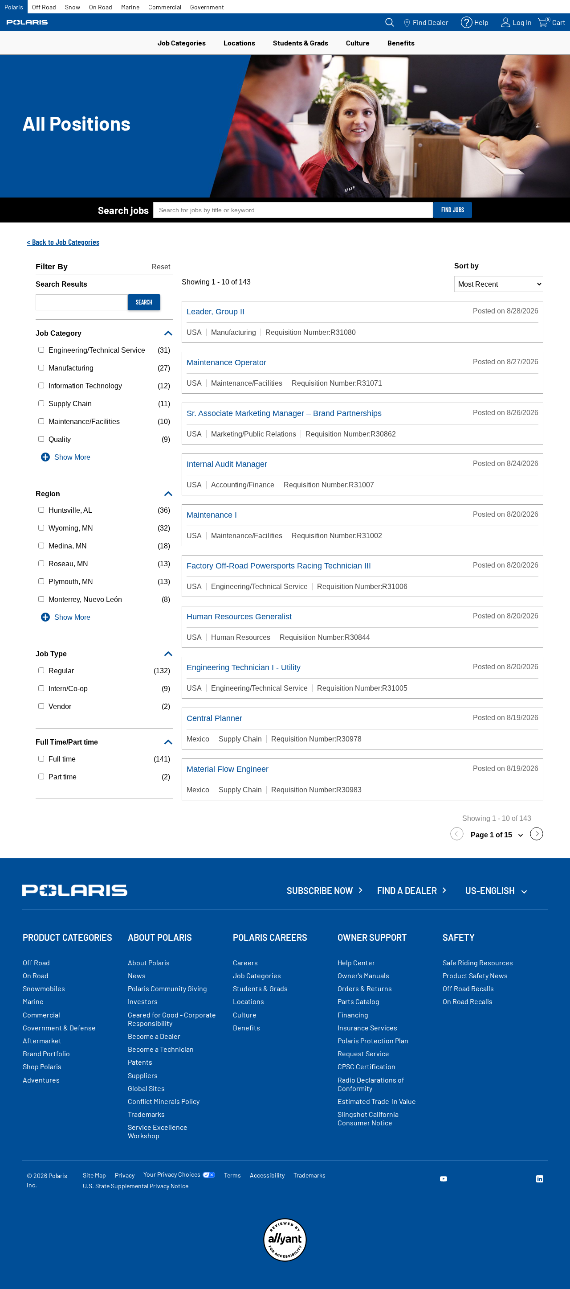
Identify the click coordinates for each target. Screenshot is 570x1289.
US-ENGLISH (491, 890)
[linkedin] (539, 1180)
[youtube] (443, 1180)
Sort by (466, 266)
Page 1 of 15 (492, 835)
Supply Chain (70, 404)
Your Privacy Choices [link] (171, 1174)
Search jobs (123, 210)
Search (144, 302)
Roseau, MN (68, 564)
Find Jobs (452, 210)
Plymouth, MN (71, 581)
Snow (72, 7)
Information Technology (85, 386)
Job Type (51, 654)
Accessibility (267, 1175)
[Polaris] (27, 22)
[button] (459, 835)
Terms (232, 1175)
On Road (100, 7)
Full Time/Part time (67, 742)
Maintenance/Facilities (84, 421)
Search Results (61, 284)
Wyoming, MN (71, 528)
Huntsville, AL (70, 510)
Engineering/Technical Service (97, 350)
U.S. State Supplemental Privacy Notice (135, 1186)
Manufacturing (71, 368)
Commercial (164, 7)
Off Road (44, 7)
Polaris (13, 7)
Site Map (94, 1175)
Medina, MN (68, 546)
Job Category (58, 333)
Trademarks (309, 1175)
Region (48, 494)
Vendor (60, 706)
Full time (62, 759)
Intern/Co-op (68, 688)
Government (207, 7)
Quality (60, 439)
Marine (130, 7)
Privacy (124, 1175)
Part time (63, 777)
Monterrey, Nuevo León (85, 599)
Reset (160, 267)
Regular (61, 671)
